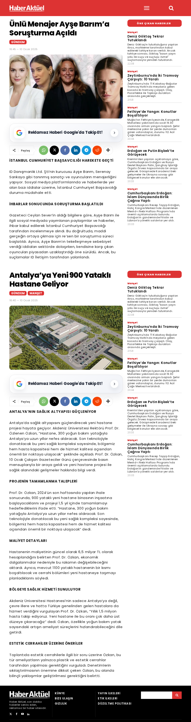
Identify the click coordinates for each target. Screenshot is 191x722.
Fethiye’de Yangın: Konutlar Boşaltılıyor (152, 113)
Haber (13, 702)
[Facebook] (65, 150)
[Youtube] (22, 714)
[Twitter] (10, 714)
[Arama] (177, 695)
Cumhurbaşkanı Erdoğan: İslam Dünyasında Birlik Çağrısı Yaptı (150, 197)
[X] (54, 150)
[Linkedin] (75, 150)
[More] (108, 150)
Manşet (132, 32)
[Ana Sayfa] (26, 8)
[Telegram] (86, 150)
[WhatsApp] (43, 150)
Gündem (18, 42)
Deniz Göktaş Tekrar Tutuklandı (145, 38)
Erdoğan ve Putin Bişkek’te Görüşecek (150, 152)
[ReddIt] (97, 150)
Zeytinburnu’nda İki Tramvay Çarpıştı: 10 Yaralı (153, 77)
